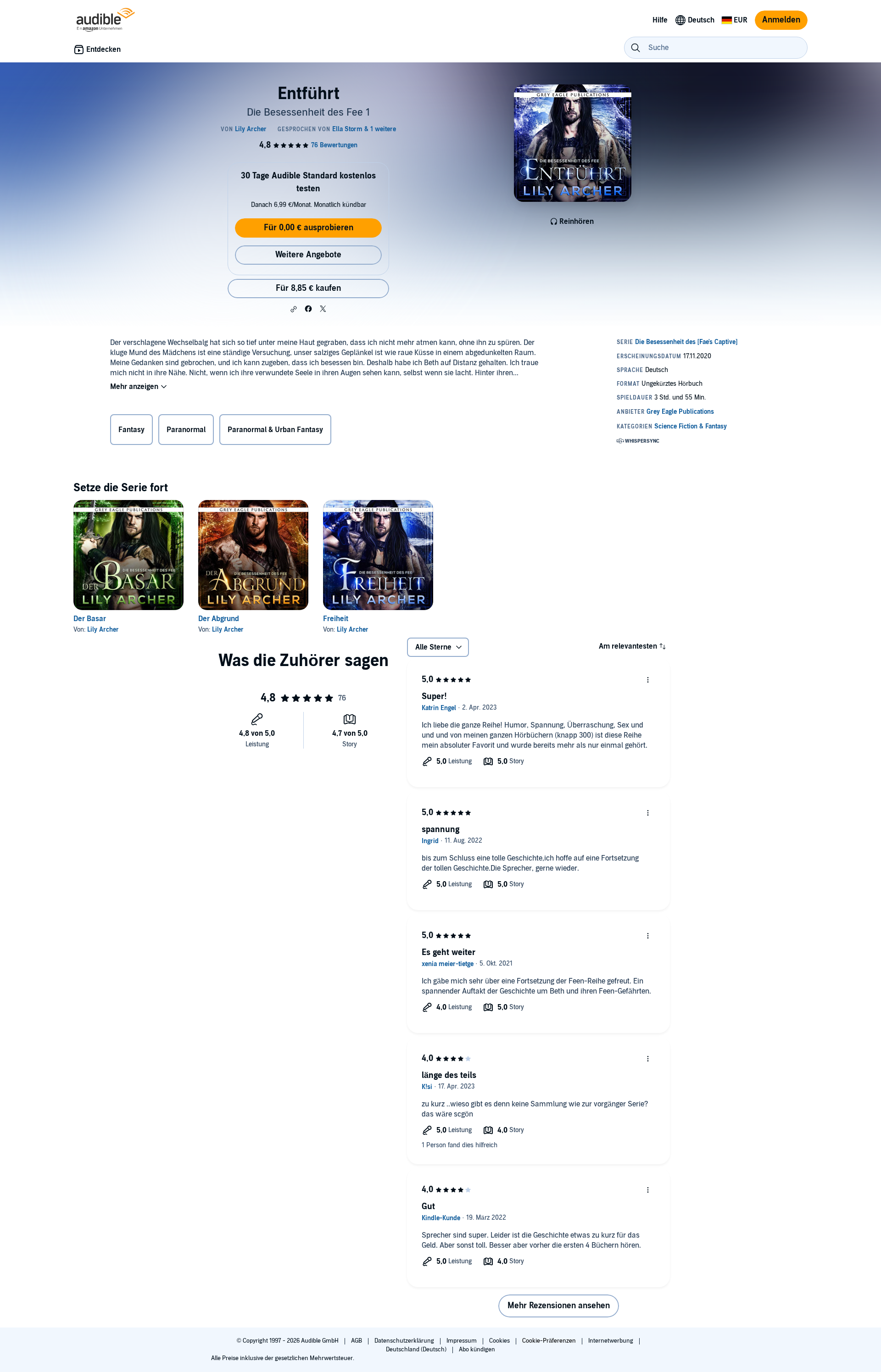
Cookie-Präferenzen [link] (549, 1340)
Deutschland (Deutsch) (417, 1349)
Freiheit (335, 618)
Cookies (500, 1340)
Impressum (462, 1340)
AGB (357, 1340)
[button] (293, 309)
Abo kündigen (477, 1349)
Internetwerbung (611, 1340)
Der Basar (89, 618)
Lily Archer (103, 629)
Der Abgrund (218, 618)
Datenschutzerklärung (404, 1340)
